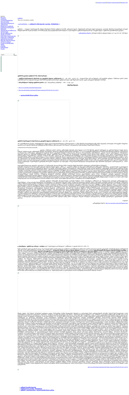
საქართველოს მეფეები (7, 27)
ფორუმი (3, 46)
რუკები (3, 49)
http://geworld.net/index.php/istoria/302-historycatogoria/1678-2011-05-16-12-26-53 (38, 90)
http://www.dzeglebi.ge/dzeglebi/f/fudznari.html (30, 87)
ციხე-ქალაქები (5, 22)
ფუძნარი (20, 18)
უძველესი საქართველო (7, 23)
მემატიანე (3, 29)
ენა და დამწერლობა (6, 33)
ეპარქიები (3, 19)
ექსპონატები (4, 24)
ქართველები (4, 31)
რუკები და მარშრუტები (7, 43)
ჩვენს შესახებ (4, 47)
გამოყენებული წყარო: (85, 33)
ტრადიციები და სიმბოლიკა (8, 30)
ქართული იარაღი (6, 41)
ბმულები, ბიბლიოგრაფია (8, 40)
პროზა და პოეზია (5, 34)
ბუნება (2, 44)
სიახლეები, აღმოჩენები (7, 37)
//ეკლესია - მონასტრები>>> (52, 24)
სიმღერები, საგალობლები (8, 36)
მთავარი (3, 17)
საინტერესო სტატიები (7, 39)
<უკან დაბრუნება (22, 24)
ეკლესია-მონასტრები (7, 20)
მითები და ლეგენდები (7, 26)
